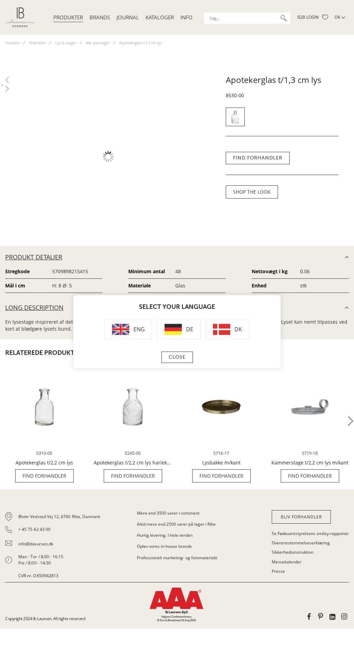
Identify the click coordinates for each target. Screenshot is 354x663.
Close (177, 357)
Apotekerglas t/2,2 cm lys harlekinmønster (133, 463)
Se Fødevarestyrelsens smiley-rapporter (310, 533)
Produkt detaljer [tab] (33, 257)
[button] (350, 421)
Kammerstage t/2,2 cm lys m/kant (309, 463)
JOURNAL (128, 17)
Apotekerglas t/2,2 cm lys (44, 463)
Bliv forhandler (301, 517)
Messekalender (286, 562)
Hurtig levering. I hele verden (165, 535)
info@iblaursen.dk (35, 544)
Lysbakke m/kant (221, 463)
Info (186, 17)
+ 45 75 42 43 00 (34, 529)
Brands (100, 17)
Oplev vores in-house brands (164, 546)
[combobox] (247, 18)
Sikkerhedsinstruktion (292, 552)
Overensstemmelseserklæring (301, 543)
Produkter (68, 17)
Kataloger (160, 17)
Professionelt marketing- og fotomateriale (177, 558)
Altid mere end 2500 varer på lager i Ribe (176, 524)
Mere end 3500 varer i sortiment (168, 513)
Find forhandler (257, 157)
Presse (278, 571)
